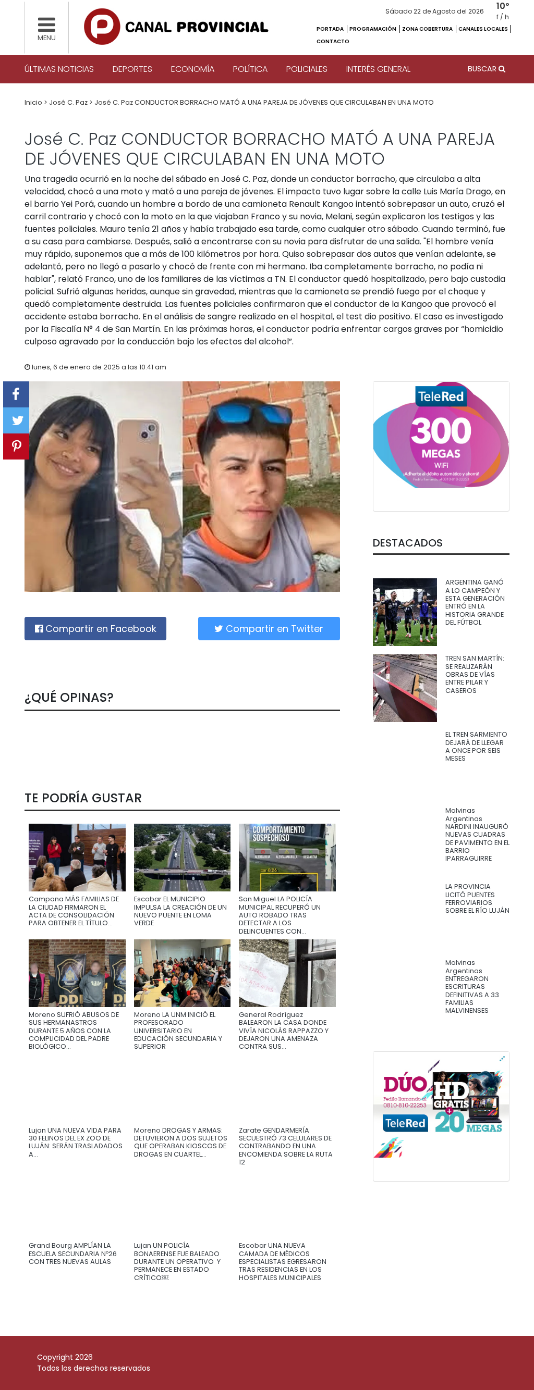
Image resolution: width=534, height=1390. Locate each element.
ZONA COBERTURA (428, 29)
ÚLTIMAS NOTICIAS (59, 69)
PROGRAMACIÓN (373, 29)
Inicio (34, 102)
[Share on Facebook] (16, 394)
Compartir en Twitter (273, 628)
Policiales (306, 69)
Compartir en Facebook (99, 628)
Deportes (132, 69)
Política (250, 69)
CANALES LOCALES (483, 29)
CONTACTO (333, 41)
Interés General (378, 69)
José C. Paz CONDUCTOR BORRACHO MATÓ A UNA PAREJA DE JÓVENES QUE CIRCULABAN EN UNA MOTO (264, 102)
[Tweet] (16, 420)
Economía (192, 69)
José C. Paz (69, 102)
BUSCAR (483, 69)
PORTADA (331, 29)
